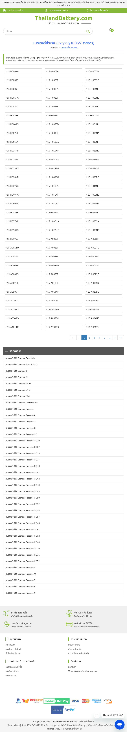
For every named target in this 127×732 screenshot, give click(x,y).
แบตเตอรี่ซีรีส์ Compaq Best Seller (20, 358)
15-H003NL (93, 106)
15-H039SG (13, 186)
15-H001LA (53, 89)
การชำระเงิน (10, 675)
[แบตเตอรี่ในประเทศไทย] (63, 24)
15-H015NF (53, 150)
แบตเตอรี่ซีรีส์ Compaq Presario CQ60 (23, 523)
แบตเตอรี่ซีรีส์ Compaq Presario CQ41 (23, 472)
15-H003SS (52, 115)
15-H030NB (13, 177)
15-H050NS (53, 203)
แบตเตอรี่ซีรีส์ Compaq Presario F (20, 567)
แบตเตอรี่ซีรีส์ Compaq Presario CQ (21, 434)
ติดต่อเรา (72, 667)
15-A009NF (12, 283)
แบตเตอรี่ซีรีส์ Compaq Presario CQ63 (23, 542)
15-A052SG (93, 309)
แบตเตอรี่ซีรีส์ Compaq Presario (20, 409)
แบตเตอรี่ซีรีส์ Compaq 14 (17, 371)
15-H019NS (12, 159)
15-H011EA (12, 141)
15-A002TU (93, 247)
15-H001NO (13, 97)
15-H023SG (13, 168)
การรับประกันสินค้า (13, 649)
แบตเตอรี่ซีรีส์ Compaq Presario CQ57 (23, 517)
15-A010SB (93, 283)
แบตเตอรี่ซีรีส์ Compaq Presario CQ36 (23, 459)
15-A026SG (53, 309)
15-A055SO (53, 318)
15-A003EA (12, 256)
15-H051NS (93, 203)
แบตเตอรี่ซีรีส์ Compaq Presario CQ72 (23, 561)
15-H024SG (93, 168)
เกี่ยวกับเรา (10, 644)
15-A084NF (93, 318)
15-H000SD (12, 80)
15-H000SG (93, 80)
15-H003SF (12, 115)
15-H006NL (93, 124)
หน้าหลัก (54, 47)
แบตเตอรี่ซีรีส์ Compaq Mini (18, 396)
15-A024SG (93, 300)
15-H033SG (53, 177)
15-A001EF (52, 239)
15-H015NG (93, 150)
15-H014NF (12, 150)
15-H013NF (93, 141)
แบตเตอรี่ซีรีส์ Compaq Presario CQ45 (23, 491)
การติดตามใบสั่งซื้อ (13, 667)
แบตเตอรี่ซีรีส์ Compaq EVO (18, 390)
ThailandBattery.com (62, 721)
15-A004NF (12, 265)
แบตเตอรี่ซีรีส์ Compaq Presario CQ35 (23, 453)
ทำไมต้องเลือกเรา (13, 653)
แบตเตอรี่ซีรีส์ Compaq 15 (17, 377)
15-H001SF (52, 97)
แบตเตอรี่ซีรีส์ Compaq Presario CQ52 (23, 504)
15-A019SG (93, 291)
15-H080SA (93, 221)
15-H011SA (53, 141)
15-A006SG (13, 274)
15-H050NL (12, 203)
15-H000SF (52, 80)
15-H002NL (93, 97)
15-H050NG (93, 194)
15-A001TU (13, 247)
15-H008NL (53, 133)
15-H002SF (12, 106)
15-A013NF (53, 291)
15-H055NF (12, 212)
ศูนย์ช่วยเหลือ (74, 644)
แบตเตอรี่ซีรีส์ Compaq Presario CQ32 (23, 447)
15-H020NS (53, 159)
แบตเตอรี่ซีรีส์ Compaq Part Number (22, 402)
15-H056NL (93, 212)
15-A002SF (52, 247)
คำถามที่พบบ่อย (75, 649)
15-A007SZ (93, 274)
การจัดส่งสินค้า (12, 671)
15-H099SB (12, 239)
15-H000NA (13, 71)
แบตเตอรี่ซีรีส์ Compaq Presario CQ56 (23, 510)
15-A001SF (93, 239)
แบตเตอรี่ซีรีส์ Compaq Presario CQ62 (23, 536)
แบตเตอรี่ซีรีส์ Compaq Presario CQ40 (23, 466)
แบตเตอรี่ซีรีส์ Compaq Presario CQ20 (23, 440)
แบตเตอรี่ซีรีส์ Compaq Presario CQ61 (23, 529)
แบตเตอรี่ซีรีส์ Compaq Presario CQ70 (23, 548)
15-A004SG (53, 265)
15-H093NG (93, 230)
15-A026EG (13, 309)
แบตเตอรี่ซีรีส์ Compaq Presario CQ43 (23, 485)
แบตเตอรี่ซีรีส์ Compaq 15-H (18, 383)
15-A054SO (13, 318)
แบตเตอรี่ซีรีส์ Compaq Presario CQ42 (23, 478)
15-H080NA (53, 221)
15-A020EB (12, 300)
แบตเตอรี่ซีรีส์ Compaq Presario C (20, 428)
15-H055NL (53, 212)
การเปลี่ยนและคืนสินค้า (78, 653)
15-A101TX (13, 327)
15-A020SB (53, 300)
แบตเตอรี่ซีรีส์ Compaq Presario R (20, 580)
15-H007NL (12, 133)
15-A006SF (93, 265)
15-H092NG (53, 230)
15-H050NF (53, 194)
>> (120, 338)
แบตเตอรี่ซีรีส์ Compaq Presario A (20, 415)
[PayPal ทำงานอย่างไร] (63, 714)
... (109, 338)
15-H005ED (53, 124)
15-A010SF (12, 291)
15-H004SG (13, 124)
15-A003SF (93, 256)
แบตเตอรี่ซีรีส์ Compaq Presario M (21, 574)
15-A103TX (53, 327)
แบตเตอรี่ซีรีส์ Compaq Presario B (20, 421)
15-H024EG (53, 168)
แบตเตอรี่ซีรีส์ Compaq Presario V (20, 586)
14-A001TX (93, 327)
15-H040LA (53, 186)
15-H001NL (93, 89)
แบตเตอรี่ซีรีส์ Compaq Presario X (20, 593)
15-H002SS (52, 106)
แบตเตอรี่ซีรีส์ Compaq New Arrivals (21, 364)
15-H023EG (93, 159)
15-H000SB (93, 71)
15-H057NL (12, 221)
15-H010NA (93, 133)
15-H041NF (93, 186)
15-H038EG (93, 177)
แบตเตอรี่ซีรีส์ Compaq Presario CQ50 (23, 498)
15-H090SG (13, 230)
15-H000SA (53, 71)
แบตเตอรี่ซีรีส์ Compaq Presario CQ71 (23, 555)
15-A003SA (53, 256)
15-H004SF (93, 115)
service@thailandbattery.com (84, 671)
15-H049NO (13, 194)
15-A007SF (52, 274)
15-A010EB (53, 283)
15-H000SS (12, 89)
